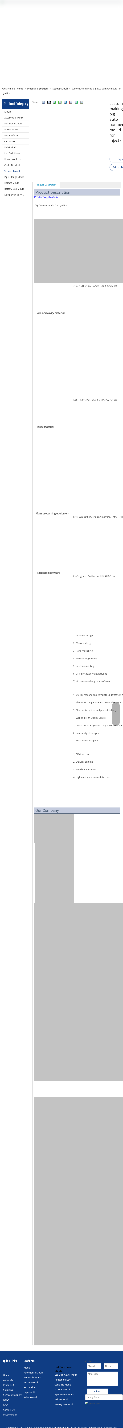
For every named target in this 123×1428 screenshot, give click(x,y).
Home (6, 1375)
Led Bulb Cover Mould (15, 153)
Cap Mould (10, 141)
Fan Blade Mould (13, 123)
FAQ (5, 1404)
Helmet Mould (11, 182)
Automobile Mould (14, 117)
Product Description (46, 184)
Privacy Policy (10, 1414)
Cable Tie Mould (12, 165)
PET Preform (11, 135)
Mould (7, 111)
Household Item (12, 159)
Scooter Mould (12, 171)
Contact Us (9, 1409)
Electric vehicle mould (15, 194)
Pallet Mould (10, 147)
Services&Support (12, 1394)
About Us (8, 1380)
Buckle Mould (11, 129)
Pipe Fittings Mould (14, 176)
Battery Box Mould (14, 188)
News (6, 1399)
